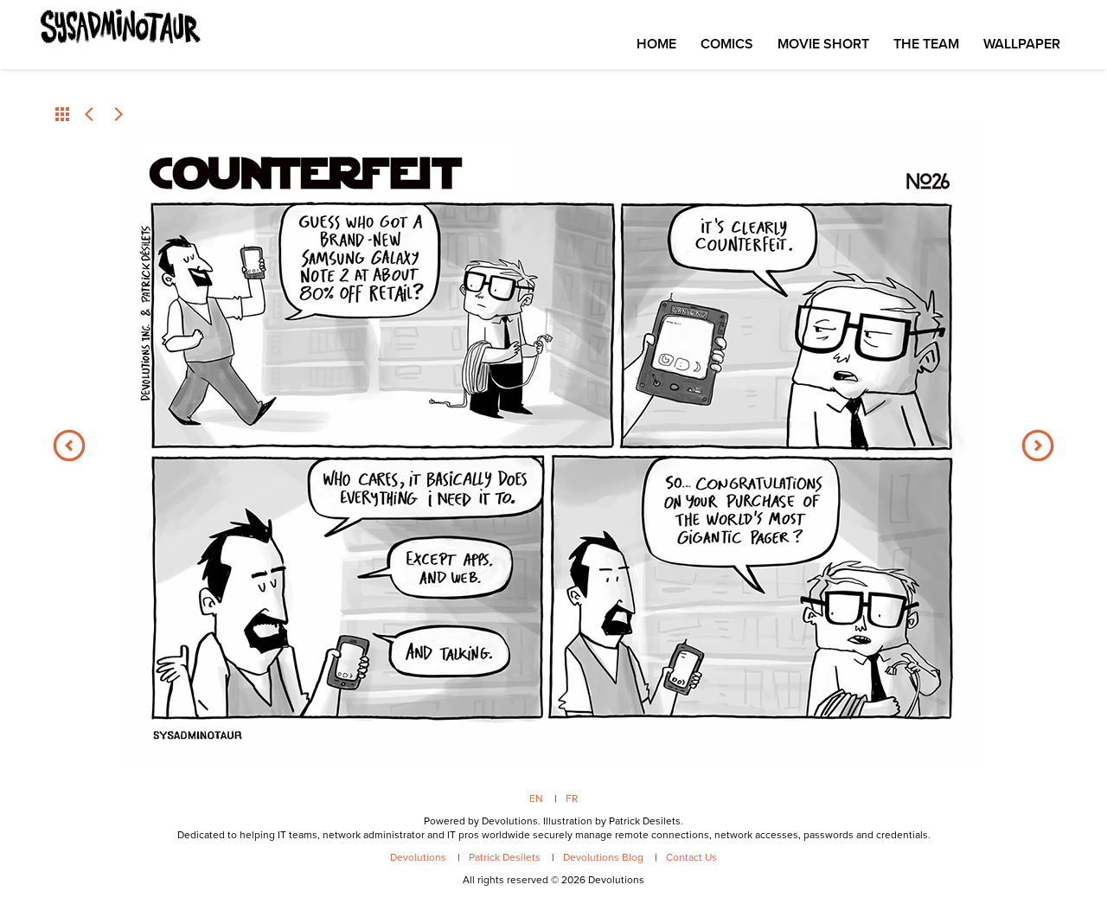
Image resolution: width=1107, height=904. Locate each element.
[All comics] (62, 114)
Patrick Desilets (505, 857)
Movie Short (823, 44)
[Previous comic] (90, 114)
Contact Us (691, 857)
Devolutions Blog (603, 857)
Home (656, 44)
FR (572, 798)
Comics (727, 44)
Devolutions (418, 857)
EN (536, 798)
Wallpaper (1021, 44)
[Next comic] (117, 114)
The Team (926, 44)
